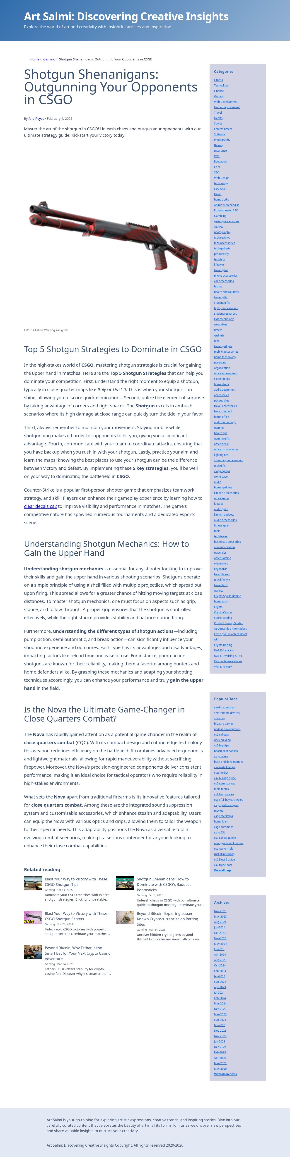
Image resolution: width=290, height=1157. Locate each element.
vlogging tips (222, 471)
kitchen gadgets (224, 514)
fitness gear (221, 525)
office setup (221, 498)
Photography (222, 140)
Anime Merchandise (226, 205)
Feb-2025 (220, 1052)
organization (222, 368)
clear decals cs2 (40, 506)
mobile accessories (226, 352)
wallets (218, 591)
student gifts (222, 303)
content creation (224, 547)
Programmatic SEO (226, 210)
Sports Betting (223, 618)
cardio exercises (224, 707)
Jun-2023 (219, 1041)
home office (221, 417)
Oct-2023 (220, 933)
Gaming (49, 59)
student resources (225, 314)
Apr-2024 (220, 954)
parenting (220, 362)
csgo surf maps (223, 827)
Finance (219, 91)
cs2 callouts (221, 734)
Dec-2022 (220, 1009)
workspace (221, 476)
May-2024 (220, 944)
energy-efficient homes (228, 843)
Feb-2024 (220, 998)
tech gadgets (222, 248)
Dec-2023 (220, 1031)
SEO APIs (220, 189)
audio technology (225, 422)
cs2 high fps (221, 745)
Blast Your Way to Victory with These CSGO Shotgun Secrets (76, 916)
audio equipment (224, 390)
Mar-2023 (220, 1014)
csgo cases (221, 756)
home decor (221, 384)
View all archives (225, 1074)
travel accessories (225, 406)
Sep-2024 (220, 982)
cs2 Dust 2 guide (224, 859)
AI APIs (218, 227)
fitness (218, 330)
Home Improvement (227, 107)
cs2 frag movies (224, 794)
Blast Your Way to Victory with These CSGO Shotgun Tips (76, 882)
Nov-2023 (220, 911)
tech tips (219, 259)
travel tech (220, 585)
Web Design (221, 178)
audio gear (221, 509)
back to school (223, 411)
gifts (217, 341)
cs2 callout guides (225, 838)
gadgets (219, 335)
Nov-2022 (220, 1036)
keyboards (220, 569)
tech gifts (220, 466)
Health (218, 118)
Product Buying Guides (228, 623)
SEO (216, 172)
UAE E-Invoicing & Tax (228, 656)
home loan (220, 821)
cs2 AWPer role (223, 849)
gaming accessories (226, 221)
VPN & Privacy (223, 667)
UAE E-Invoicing (224, 650)
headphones (222, 574)
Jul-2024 (219, 992)
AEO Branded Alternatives (230, 629)
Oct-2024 (220, 965)
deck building (222, 740)
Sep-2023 (220, 1020)
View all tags (222, 870)
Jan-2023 (219, 1025)
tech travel (220, 536)
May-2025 (220, 1069)
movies (218, 811)
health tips (220, 433)
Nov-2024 (220, 938)
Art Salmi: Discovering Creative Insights (126, 16)
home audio (221, 199)
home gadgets (223, 487)
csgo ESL (219, 832)
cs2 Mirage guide (225, 778)
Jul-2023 (219, 949)
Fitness (218, 80)
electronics (221, 563)
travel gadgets (223, 346)
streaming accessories (228, 460)
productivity (221, 254)
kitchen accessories (226, 493)
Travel (218, 113)
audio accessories (225, 520)
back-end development (228, 762)
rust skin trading (224, 854)
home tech (220, 601)
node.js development (227, 729)
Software (219, 134)
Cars (217, 167)
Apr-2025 (220, 1058)
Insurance (220, 151)
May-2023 (220, 916)
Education (220, 161)
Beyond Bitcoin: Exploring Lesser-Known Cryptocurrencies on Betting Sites (167, 919)
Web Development (225, 102)
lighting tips (221, 455)
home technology (225, 357)
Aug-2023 (220, 960)
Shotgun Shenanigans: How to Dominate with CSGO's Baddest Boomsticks (164, 884)
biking (218, 286)
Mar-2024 (220, 1003)
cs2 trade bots (223, 865)
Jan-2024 (219, 976)
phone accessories (226, 275)
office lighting (222, 558)
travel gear (221, 270)
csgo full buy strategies (228, 800)
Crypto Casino (223, 612)
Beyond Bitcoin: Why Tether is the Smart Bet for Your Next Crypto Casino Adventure (78, 953)
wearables (220, 324)
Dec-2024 (220, 1047)
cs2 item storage (224, 783)
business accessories (227, 542)
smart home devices (227, 713)
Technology (221, 85)
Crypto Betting (223, 645)
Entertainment (223, 129)
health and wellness (226, 292)
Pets (217, 156)
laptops (218, 504)
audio (217, 482)
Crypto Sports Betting (227, 596)
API (216, 639)
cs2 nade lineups (224, 767)
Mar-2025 (220, 1063)
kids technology (224, 319)
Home (34, 59)
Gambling (220, 216)
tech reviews (222, 237)
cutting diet (221, 773)
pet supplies (221, 400)
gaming (219, 428)
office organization (226, 449)
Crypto (218, 607)
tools (217, 531)
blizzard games (223, 724)
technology (221, 183)
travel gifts (220, 297)
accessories (221, 395)
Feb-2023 (220, 971)
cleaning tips (222, 379)
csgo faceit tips (223, 816)
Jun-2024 (219, 927)
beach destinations (226, 751)
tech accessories (224, 243)
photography (222, 232)
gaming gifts (222, 438)
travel (217, 194)
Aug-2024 (220, 922)
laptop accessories (226, 308)
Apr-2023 (220, 987)
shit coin (219, 718)
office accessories (225, 373)
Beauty (218, 145)
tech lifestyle (222, 580)
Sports (218, 123)
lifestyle (219, 265)
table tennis (221, 789)
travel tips (220, 553)
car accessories (224, 281)
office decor (221, 444)
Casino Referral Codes (228, 661)
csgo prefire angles (226, 805)
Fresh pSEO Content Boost (230, 634)
